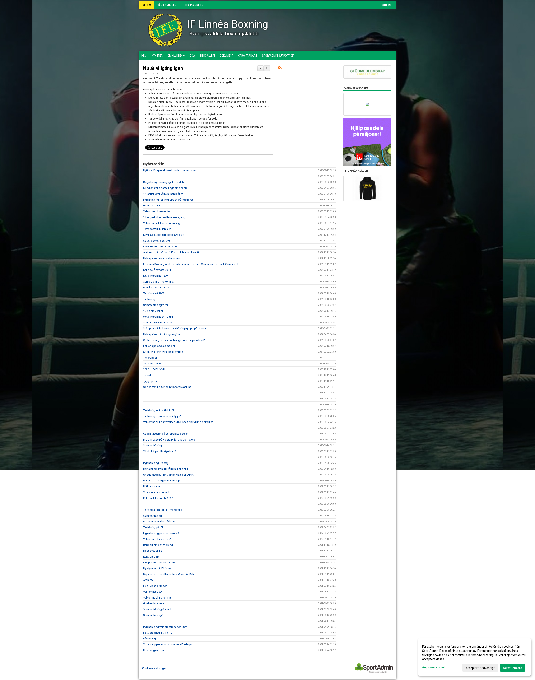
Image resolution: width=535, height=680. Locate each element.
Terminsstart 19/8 (153, 293)
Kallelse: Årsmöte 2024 (157, 269)
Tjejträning (149, 299)
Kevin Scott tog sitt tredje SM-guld (163, 234)
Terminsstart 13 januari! (157, 228)
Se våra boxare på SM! (156, 240)
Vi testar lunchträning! (156, 492)
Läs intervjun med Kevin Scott (160, 246)
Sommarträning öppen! (157, 609)
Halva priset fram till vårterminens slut (165, 468)
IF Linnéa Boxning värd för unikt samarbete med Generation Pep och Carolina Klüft (192, 264)
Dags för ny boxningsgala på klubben (166, 182)
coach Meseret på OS (156, 287)
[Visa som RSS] (280, 68)
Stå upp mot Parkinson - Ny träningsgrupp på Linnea (174, 328)
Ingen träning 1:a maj (155, 463)
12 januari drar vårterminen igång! (163, 193)
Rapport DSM (151, 556)
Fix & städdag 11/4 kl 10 (157, 632)
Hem (148, 5)
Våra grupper (166, 5)
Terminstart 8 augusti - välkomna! (163, 509)
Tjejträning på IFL (153, 527)
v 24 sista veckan (153, 310)
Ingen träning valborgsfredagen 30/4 (165, 626)
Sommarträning (152, 515)
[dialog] (474, 657)
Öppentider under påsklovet (160, 521)
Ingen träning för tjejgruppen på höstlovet (168, 199)
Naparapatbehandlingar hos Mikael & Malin (169, 574)
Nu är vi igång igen (163, 68)
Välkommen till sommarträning (161, 223)
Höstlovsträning (152, 205)
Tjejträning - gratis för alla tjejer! (162, 416)
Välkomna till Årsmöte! (156, 211)
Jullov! (147, 375)
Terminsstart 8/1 (153, 363)
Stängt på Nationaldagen (158, 322)
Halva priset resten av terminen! (162, 258)
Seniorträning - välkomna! (158, 281)
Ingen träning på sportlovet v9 (161, 533)
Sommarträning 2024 (155, 305)
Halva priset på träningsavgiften (162, 334)
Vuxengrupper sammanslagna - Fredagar (167, 644)
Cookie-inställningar (154, 668)
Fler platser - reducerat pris (159, 562)
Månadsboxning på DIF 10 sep (162, 480)
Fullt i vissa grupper (155, 585)
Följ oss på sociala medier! (159, 346)
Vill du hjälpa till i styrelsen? (159, 451)
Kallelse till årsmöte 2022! (158, 498)
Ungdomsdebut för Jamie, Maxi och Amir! (168, 474)
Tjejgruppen (150, 381)
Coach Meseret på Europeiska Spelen (165, 433)
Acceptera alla (512, 668)
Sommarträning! (152, 445)
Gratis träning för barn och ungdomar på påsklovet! (174, 340)
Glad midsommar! (154, 603)
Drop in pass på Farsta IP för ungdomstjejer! (169, 439)
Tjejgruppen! (150, 357)
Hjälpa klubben (152, 486)
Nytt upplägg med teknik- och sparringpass (169, 170)
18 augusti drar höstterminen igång (164, 217)
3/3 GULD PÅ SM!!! (154, 369)
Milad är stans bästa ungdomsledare (165, 188)
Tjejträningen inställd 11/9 (158, 410)
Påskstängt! (150, 638)
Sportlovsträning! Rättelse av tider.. (164, 351)
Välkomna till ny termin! (157, 539)
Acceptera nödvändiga (480, 668)
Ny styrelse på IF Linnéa (157, 568)
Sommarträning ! (153, 615)
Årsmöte (148, 580)
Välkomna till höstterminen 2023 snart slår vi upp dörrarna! (178, 422)
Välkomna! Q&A (152, 591)
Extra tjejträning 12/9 (155, 275)
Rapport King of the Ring (158, 544)
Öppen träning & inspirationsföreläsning (167, 386)
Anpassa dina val (433, 667)
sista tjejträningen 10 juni (158, 316)
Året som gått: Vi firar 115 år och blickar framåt (171, 252)
